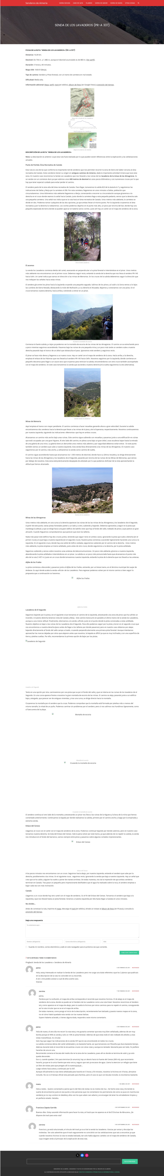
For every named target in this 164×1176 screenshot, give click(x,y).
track (57, 85)
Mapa (46, 85)
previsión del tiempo (105, 85)
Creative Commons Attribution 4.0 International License (99, 1172)
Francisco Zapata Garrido (46, 1107)
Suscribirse (129, 1161)
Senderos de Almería (36, 3)
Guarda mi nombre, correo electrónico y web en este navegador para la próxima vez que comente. (68, 947)
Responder (135, 967)
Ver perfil (90, 60)
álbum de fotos (75, 85)
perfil (52, 85)
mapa (59, 909)
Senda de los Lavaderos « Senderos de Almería (52, 962)
